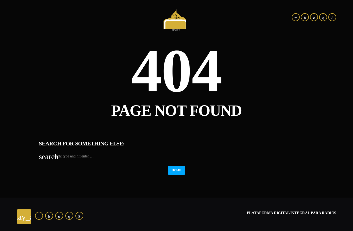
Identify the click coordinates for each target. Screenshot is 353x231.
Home (176, 30)
